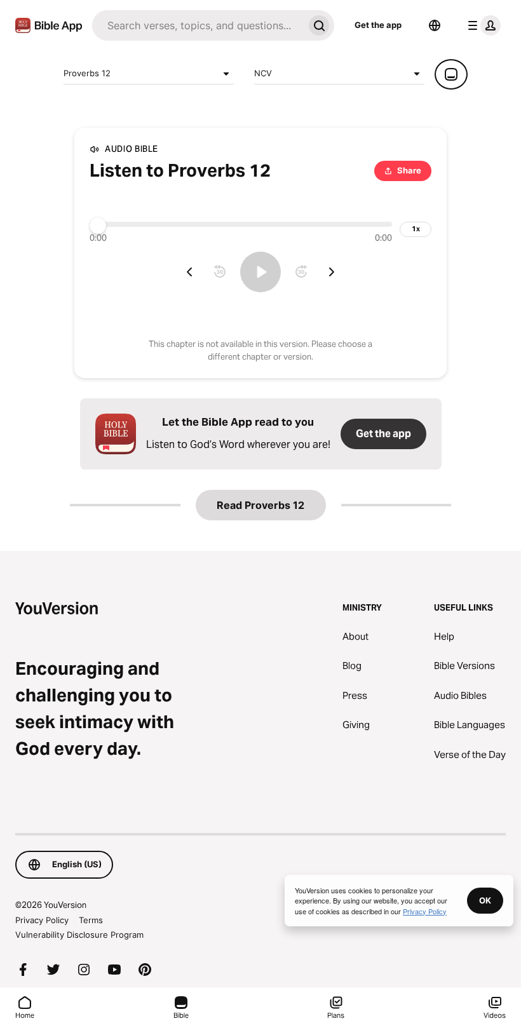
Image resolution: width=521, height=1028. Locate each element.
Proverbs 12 (87, 73)
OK (485, 900)
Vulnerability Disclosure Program (79, 935)
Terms (91, 920)
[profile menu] (481, 25)
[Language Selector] (434, 25)
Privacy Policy (42, 920)
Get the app (378, 25)
